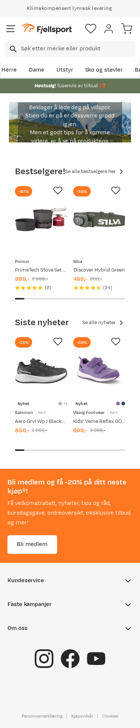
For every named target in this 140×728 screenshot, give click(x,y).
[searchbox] (77, 49)
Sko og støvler (104, 70)
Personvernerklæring (42, 716)
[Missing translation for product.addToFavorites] (58, 191)
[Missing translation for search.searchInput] (12, 49)
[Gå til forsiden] (47, 28)
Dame (36, 70)
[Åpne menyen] (11, 28)
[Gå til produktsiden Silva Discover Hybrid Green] (99, 220)
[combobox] (70, 49)
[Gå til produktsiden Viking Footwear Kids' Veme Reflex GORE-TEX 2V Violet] (99, 371)
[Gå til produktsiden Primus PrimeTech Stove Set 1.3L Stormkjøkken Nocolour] (41, 220)
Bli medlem (32, 544)
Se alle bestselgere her (90, 171)
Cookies (110, 716)
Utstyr (64, 70)
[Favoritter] (91, 29)
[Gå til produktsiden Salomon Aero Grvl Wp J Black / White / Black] (41, 371)
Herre (9, 70)
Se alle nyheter (99, 322)
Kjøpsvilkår (82, 716)
